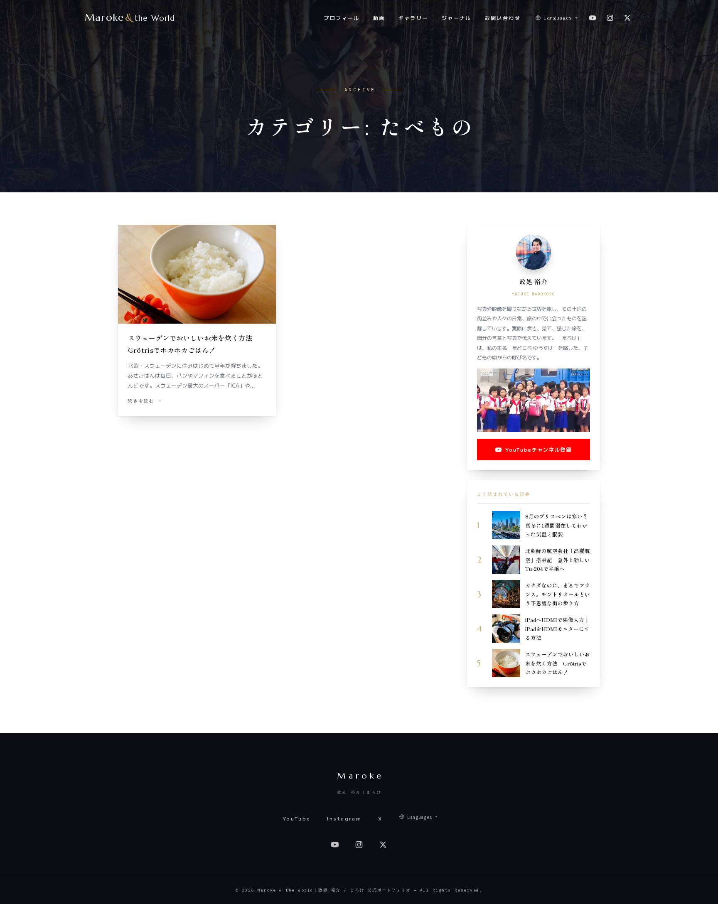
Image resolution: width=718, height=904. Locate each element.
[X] (627, 18)
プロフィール (341, 17)
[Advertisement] (283, 490)
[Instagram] (610, 18)
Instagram (344, 818)
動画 (379, 17)
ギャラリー (413, 17)
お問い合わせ (503, 17)
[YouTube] (592, 18)
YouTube (296, 818)
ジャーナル (457, 17)
